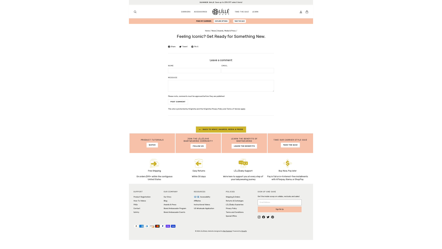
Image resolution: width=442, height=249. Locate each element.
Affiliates (197, 201)
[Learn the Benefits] (244, 143)
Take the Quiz (242, 12)
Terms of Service (233, 109)
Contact (137, 208)
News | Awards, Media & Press (224, 31)
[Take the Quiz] (290, 143)
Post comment (178, 102)
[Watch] (152, 143)
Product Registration (142, 197)
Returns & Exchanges (234, 201)
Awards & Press (170, 205)
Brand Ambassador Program (175, 208)
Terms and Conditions (235, 212)
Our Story (167, 197)
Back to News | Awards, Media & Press (222, 129)
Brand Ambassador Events (174, 212)
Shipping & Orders (233, 197)
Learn (255, 12)
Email (225, 66)
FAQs (136, 205)
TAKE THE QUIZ (239, 21)
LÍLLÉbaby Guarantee (234, 205)
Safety (136, 212)
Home (207, 31)
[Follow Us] (198, 143)
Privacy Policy (217, 109)
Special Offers (231, 216)
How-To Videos (140, 201)
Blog (165, 201)
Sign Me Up (280, 209)
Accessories (200, 12)
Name (171, 66)
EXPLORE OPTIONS (221, 21)
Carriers (186, 12)
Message (172, 78)
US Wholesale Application (204, 208)
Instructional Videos (202, 205)
